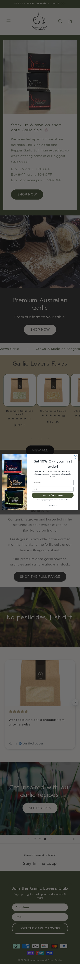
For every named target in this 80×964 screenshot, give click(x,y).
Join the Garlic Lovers (53, 495)
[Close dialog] (75, 456)
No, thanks (53, 505)
